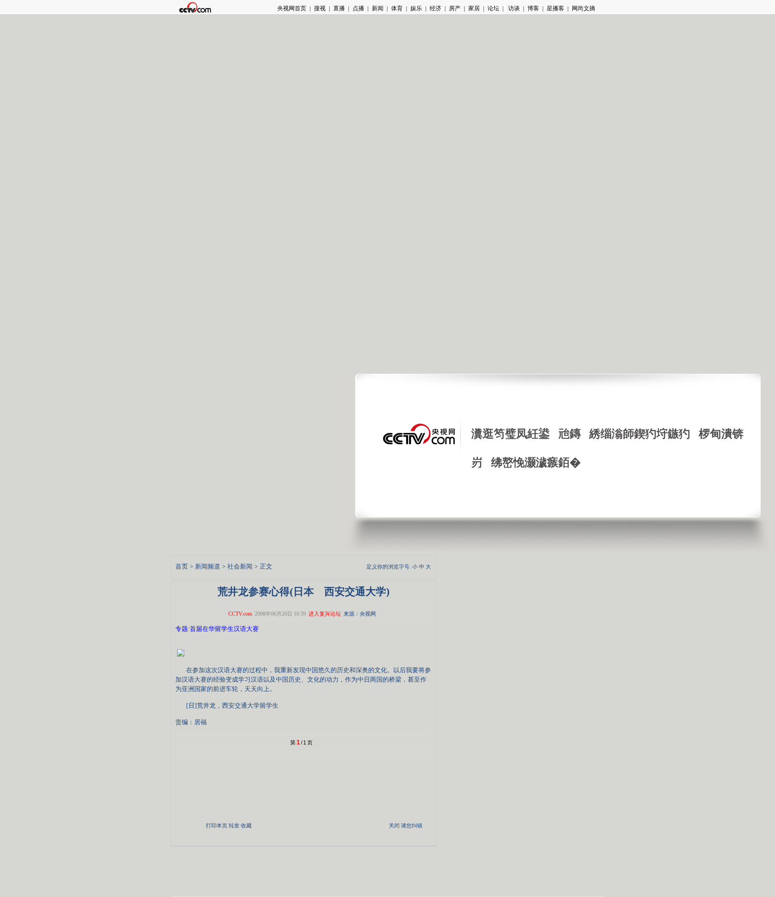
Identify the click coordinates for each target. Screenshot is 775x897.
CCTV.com (240, 614)
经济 (435, 8)
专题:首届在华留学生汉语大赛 (217, 629)
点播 (358, 8)
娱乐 (416, 8)
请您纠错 (411, 826)
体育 (397, 8)
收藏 (246, 826)
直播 (339, 8)
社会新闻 (240, 566)
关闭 (394, 826)
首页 (181, 566)
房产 (455, 8)
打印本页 (216, 826)
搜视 (320, 8)
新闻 (377, 8)
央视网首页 (291, 8)
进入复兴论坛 (325, 614)
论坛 (493, 8)
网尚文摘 (583, 8)
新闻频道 (207, 566)
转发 (234, 826)
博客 (533, 8)
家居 (474, 8)
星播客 (555, 8)
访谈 (513, 8)
